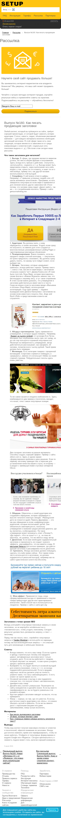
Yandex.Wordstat (20, 640)
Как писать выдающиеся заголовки (25, 714)
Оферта (24, 796)
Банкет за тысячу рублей (21, 336)
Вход (5, 10)
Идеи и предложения (11, 798)
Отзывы (5, 776)
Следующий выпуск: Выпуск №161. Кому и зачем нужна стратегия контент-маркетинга (47, 758)
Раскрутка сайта (28, 776)
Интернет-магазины (29, 781)
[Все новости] (3, 21)
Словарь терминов (29, 785)
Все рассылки (42, 751)
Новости (5, 785)
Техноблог (25, 788)
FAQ (5, 15)
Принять (52, 810)
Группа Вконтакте (9, 796)
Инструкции (15, 15)
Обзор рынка (45, 784)
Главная (5, 33)
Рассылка (38, 15)
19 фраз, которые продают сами (24, 717)
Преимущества (8, 774)
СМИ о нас (44, 786)
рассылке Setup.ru (18, 546)
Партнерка (50, 15)
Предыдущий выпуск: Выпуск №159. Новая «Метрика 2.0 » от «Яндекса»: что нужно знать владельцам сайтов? (13, 757)
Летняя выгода (9, 24)
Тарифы (27, 15)
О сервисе (6, 783)
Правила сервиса (9, 778)
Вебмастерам (45, 776)
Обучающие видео (29, 783)
